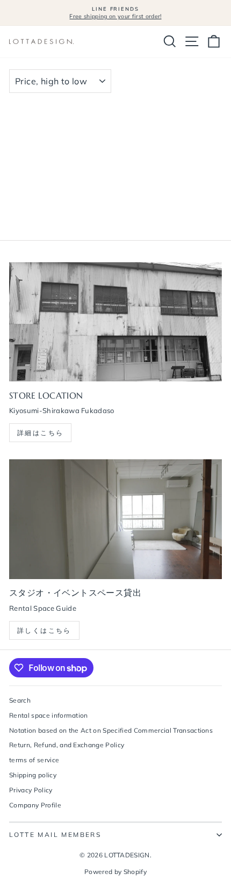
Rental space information (48, 715)
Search (20, 700)
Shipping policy (32, 775)
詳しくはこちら (44, 630)
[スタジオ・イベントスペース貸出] (115, 519)
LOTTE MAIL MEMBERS (55, 835)
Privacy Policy (31, 790)
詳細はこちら (40, 433)
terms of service (34, 760)
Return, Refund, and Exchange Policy (66, 745)
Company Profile (35, 805)
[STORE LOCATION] (115, 322)
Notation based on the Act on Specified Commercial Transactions (111, 730)
